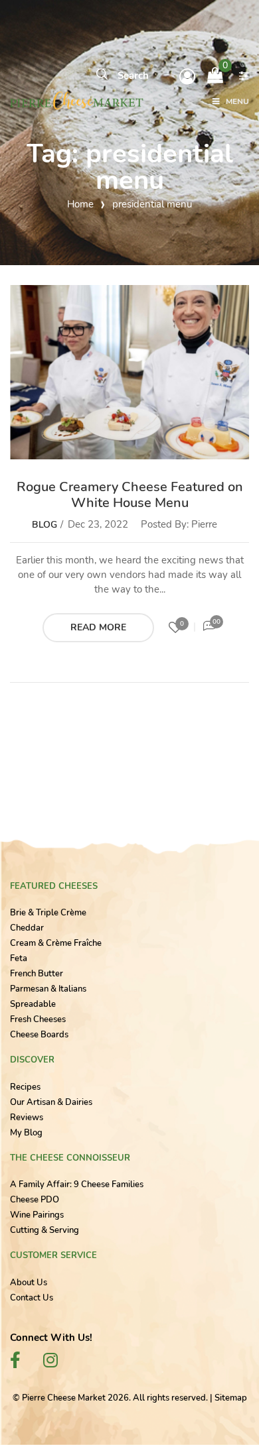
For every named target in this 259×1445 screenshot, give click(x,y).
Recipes (25, 1087)
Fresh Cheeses (38, 1019)
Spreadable (33, 1004)
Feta (18, 958)
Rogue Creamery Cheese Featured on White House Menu (130, 495)
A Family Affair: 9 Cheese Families (76, 1184)
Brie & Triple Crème (48, 913)
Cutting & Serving (44, 1230)
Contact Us (31, 1298)
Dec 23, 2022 (98, 524)
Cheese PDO (34, 1200)
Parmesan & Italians (48, 989)
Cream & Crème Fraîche (56, 943)
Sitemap (231, 1398)
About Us (28, 1283)
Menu (237, 102)
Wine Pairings (37, 1215)
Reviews (26, 1118)
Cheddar (27, 928)
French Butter (36, 974)
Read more (98, 627)
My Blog (26, 1133)
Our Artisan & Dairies (51, 1102)
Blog (44, 524)
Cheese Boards (39, 1035)
